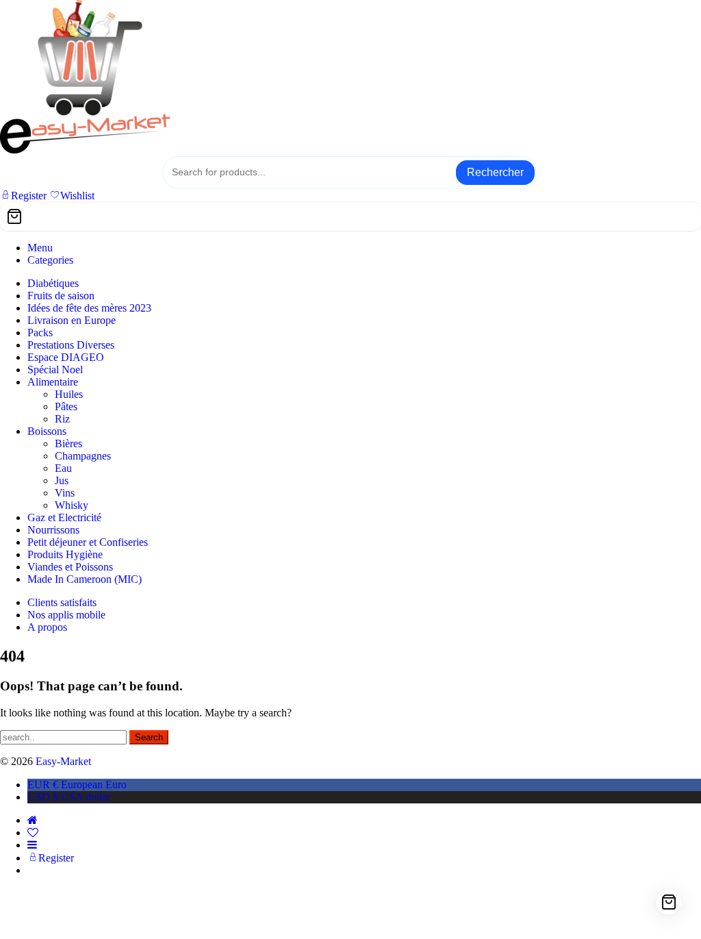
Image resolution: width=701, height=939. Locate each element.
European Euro (77, 784)
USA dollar (68, 797)
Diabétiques (53, 283)
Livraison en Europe (71, 320)
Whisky (71, 505)
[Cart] (350, 216)
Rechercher (495, 172)
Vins (65, 493)
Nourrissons (53, 530)
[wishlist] (32, 832)
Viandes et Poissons (70, 567)
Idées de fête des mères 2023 (89, 308)
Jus (61, 480)
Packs (40, 332)
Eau (63, 468)
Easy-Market (63, 761)
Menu (40, 247)
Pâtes (66, 406)
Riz (62, 419)
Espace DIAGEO (65, 357)
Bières (68, 443)
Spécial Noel (55, 369)
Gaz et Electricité (64, 517)
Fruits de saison (60, 295)
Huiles (69, 394)
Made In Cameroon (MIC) (84, 579)
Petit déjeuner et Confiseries (87, 542)
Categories (50, 260)
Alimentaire (52, 382)
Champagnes (83, 456)
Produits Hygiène (65, 554)
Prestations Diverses (70, 345)
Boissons (46, 431)
